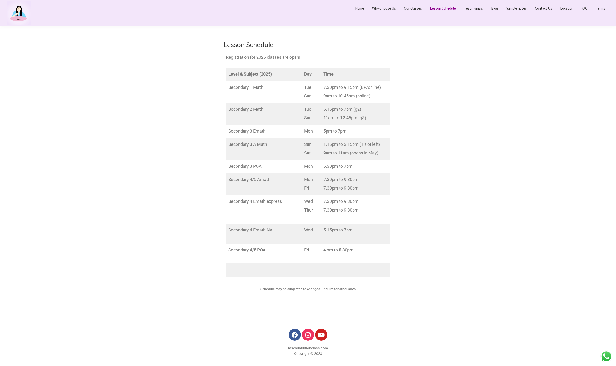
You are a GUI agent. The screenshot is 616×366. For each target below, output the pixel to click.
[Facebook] (295, 335)
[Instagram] (308, 335)
